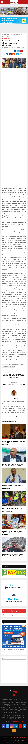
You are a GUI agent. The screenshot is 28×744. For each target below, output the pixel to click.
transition (12, 366)
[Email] (24, 726)
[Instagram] (12, 726)
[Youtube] (20, 726)
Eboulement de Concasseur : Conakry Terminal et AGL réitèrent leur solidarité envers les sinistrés (12, 510)
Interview (22, 740)
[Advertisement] (14, 129)
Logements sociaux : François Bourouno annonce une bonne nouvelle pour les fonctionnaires (12, 487)
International (16, 740)
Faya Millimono (15, 364)
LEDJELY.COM (7, 47)
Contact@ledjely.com (18, 721)
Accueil (4, 34)
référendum (5, 366)
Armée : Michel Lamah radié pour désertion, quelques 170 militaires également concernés (13, 443)
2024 (4, 364)
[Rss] (14, 730)
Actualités (8, 38)
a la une (8, 364)
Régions (8, 742)
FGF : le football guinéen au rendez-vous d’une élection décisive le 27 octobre (12, 464)
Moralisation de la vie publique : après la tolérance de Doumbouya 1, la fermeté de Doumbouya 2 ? (13, 533)
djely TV (13, 742)
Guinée (21, 364)
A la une (4, 38)
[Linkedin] (16, 726)
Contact (18, 742)
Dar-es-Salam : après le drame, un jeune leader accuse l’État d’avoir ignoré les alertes (14, 555)
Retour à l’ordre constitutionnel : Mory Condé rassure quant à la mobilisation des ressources (14, 375)
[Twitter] (7, 726)
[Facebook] (3, 726)
